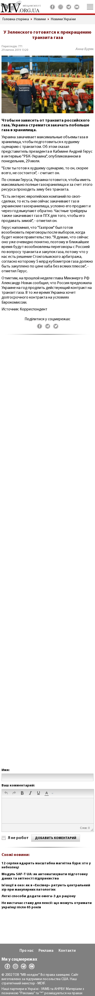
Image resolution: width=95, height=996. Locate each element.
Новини (40, 19)
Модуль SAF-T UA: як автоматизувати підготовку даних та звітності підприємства (45, 876)
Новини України (63, 19)
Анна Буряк (84, 49)
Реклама (46, 951)
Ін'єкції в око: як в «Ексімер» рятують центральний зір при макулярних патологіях (46, 888)
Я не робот (18, 838)
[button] (6, 793)
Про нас (26, 951)
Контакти (67, 951)
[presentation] (6, 793)
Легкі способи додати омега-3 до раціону (38, 896)
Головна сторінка (16, 19)
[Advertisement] (47, 556)
